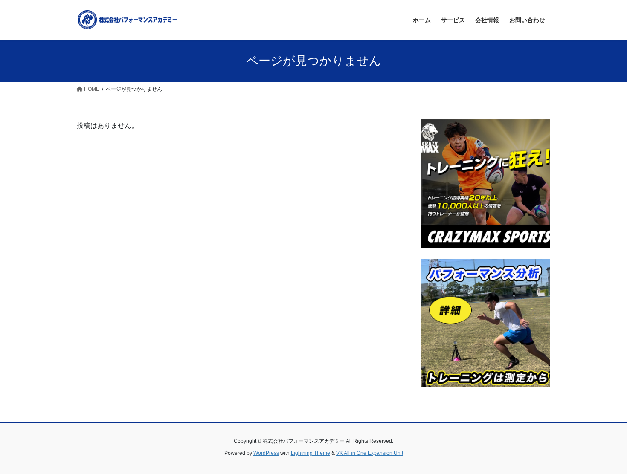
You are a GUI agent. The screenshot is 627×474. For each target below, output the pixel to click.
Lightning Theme (310, 453)
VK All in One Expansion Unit (369, 453)
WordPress (266, 453)
